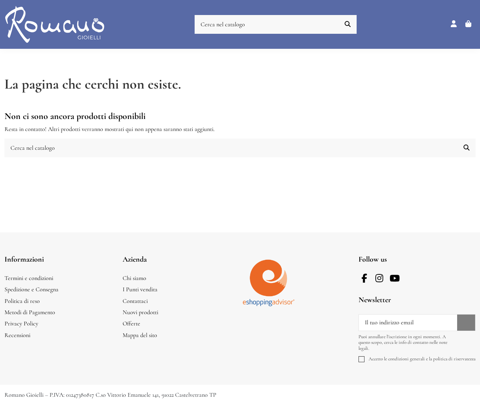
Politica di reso (22, 301)
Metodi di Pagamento (29, 312)
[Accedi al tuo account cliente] (454, 24)
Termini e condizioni (28, 278)
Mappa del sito (140, 335)
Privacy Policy (21, 323)
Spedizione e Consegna (31, 289)
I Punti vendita (140, 289)
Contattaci (135, 301)
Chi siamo (134, 278)
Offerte (131, 323)
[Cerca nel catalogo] (348, 24)
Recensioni (17, 335)
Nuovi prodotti (140, 312)
